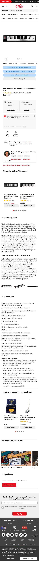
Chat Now (26, 159)
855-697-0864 (16, 159)
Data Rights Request (25, 543)
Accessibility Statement (31, 539)
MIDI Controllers (29, 19)
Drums (31, 14)
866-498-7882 (10, 521)
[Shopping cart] (36, 6)
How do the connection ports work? (19, 67)
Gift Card (4, 530)
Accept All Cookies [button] (28, 558)
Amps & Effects (13, 14)
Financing (24, 530)
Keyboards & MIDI (12, 19)
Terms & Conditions (13, 539)
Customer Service (15, 530)
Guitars (4, 14)
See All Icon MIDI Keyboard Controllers (16, 165)
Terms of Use (26, 554)
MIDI (21, 19)
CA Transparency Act (6, 543)
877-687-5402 (28, 521)
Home (3, 19)
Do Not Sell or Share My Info (16, 543)
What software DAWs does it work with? (19, 71)
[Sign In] (32, 6)
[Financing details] (34, 116)
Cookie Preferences (8, 555)
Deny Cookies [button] (10, 558)
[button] (19, 217)
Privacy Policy (19, 549)
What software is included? (19, 75)
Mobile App (34, 530)
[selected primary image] (19, 38)
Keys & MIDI (23, 14)
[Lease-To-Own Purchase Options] (24, 127)
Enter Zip (26, 110)
